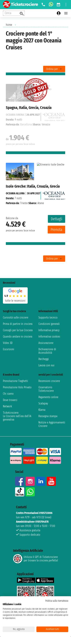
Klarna (41, 409)
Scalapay (43, 403)
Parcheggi (43, 359)
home (9, 24)
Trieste (24, 203)
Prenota (56, 229)
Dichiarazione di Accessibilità (47, 351)
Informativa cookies (49, 336)
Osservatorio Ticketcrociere (46, 389)
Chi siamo (8, 393)
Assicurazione (45, 343)
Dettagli (56, 218)
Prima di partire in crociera (17, 324)
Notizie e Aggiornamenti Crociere (51, 424)
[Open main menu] (66, 13)
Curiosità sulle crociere (15, 317)
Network (7, 406)
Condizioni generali (49, 324)
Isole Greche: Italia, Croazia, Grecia (33, 186)
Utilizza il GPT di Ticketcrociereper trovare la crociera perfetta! (41, 558)
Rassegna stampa (47, 416)
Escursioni (8, 349)
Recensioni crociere (49, 381)
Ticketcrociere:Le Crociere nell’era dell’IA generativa (17, 416)
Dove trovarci (10, 400)
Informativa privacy (48, 330)
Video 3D (7, 343)
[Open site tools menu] (66, 4)
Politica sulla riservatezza (56, 600)
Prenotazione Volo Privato (17, 387)
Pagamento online (48, 397)
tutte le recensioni (15, 300)
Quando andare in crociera (17, 336)
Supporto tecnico (48, 317)
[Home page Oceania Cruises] (53, 194)
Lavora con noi (46, 365)
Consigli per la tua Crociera (18, 330)
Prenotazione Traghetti (15, 381)
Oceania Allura (15, 193)
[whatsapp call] (51, 4)
